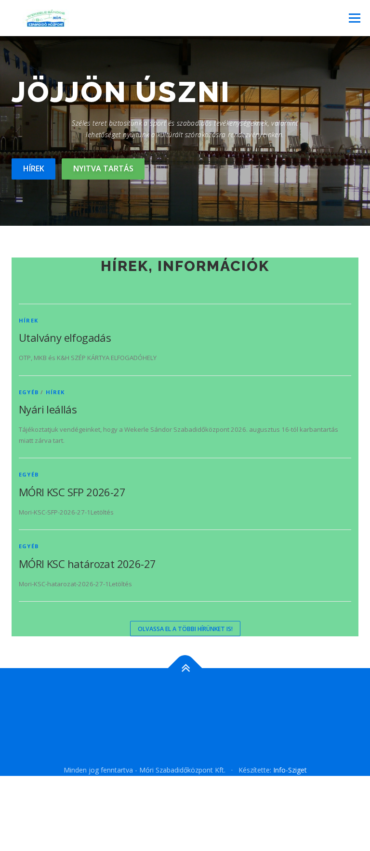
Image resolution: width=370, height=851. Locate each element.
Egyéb (29, 392)
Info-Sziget (290, 769)
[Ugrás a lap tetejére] (185, 668)
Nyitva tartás (103, 168)
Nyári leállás (48, 409)
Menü (354, 17)
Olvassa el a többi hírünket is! (185, 629)
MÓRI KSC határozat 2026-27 (87, 563)
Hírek (33, 168)
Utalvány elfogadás (65, 337)
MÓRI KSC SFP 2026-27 (72, 492)
